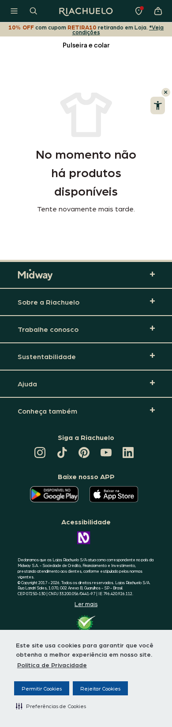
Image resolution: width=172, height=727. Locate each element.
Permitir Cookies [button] (42, 688)
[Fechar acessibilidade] (165, 92)
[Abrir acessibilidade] (157, 105)
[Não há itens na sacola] (158, 11)
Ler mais (86, 603)
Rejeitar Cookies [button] (100, 688)
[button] (51, 706)
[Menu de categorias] (14, 11)
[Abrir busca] (33, 11)
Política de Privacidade (52, 665)
